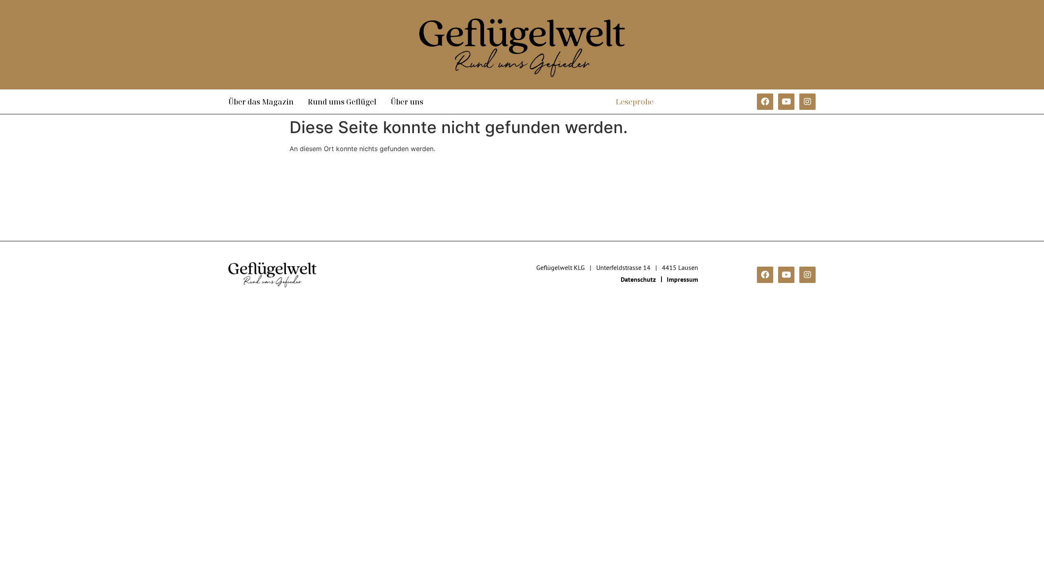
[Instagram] (807, 102)
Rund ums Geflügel (342, 102)
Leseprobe (635, 102)
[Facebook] (765, 102)
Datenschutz (638, 279)
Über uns (407, 102)
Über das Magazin (261, 102)
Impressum (682, 279)
